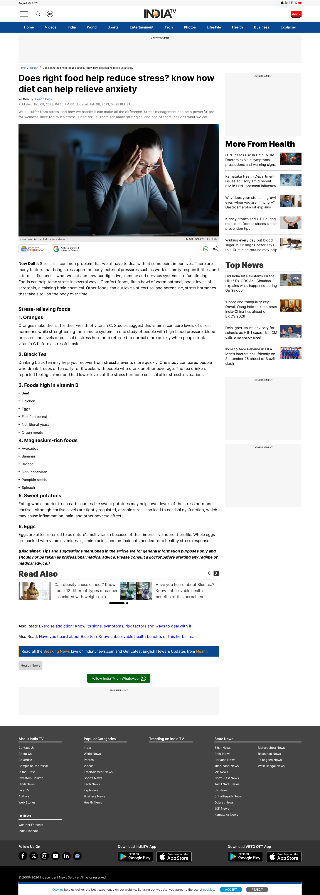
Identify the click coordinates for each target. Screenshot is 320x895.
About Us (25, 753)
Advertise (25, 760)
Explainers (91, 790)
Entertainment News (98, 772)
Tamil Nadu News (226, 784)
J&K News (221, 808)
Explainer (288, 27)
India (72, 27)
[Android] (286, 2)
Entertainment (141, 27)
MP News (221, 772)
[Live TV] (296, 14)
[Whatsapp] (205, 249)
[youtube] (55, 856)
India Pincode (28, 831)
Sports (113, 27)
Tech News (92, 784)
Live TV (24, 790)
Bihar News (222, 747)
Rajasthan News (269, 753)
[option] (68, 591)
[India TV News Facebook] (291, 2)
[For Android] (245, 857)
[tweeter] (33, 856)
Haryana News (224, 760)
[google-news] (77, 856)
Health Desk (43, 99)
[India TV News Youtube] (299, 2)
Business (261, 27)
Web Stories (27, 802)
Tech (169, 27)
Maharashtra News (271, 747)
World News (92, 753)
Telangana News (270, 760)
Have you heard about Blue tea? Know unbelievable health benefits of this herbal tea (116, 636)
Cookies (57, 889)
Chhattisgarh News (228, 796)
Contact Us (26, 747)
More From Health (260, 144)
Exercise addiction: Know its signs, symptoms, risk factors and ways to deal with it (115, 626)
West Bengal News (271, 766)
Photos (190, 27)
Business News (94, 796)
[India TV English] (160, 14)
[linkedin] (66, 856)
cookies (208, 889)
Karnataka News (226, 814)
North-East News (226, 778)
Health (237, 27)
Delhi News (222, 753)
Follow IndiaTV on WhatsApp (115, 678)
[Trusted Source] (66, 249)
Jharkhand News (226, 766)
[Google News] (33, 249)
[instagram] (44, 856)
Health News (30, 665)
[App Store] (174, 857)
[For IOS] (283, 857)
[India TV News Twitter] (295, 2)
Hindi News (27, 784)
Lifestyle (214, 27)
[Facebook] (23, 856)
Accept (231, 889)
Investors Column (31, 778)
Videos (51, 27)
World (92, 27)
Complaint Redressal (33, 766)
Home (29, 27)
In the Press (27, 772)
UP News (220, 790)
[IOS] (282, 2)
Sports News (93, 778)
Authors (24, 796)
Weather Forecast (31, 825)
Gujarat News (224, 802)
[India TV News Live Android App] (135, 857)
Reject (257, 889)
